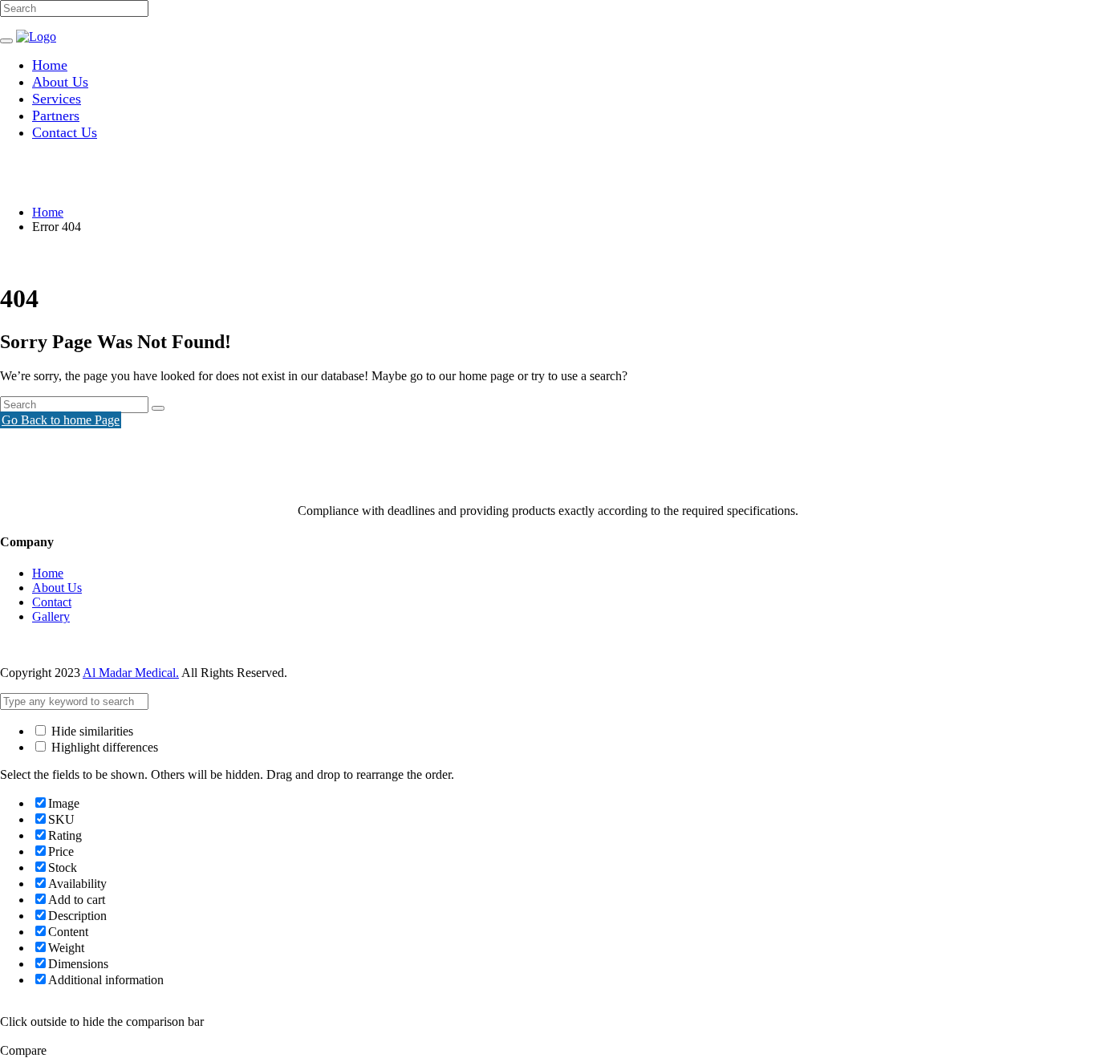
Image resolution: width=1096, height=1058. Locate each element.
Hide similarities (90, 731)
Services (56, 99)
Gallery (51, 616)
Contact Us (64, 132)
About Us (60, 82)
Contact (51, 602)
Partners (55, 115)
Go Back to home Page (61, 420)
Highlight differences (103, 747)
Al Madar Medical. (131, 672)
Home (49, 65)
